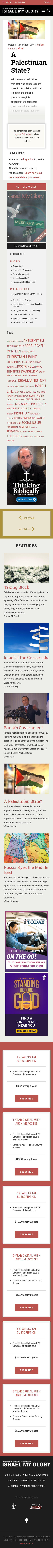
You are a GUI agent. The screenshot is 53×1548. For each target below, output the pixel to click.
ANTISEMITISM (33, 341)
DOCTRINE (24, 366)
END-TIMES (13, 371)
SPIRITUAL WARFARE (18, 427)
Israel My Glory (21, 10)
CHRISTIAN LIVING (22, 356)
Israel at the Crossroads (22, 270)
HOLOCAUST (12, 381)
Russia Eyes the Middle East (24, 282)
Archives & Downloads (35, 1475)
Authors (13, 1486)
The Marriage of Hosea (22, 300)
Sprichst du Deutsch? (32, 1486)
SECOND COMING (14, 423)
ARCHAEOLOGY (28, 352)
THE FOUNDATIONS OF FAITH (31, 431)
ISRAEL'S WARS (13, 386)
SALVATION (38, 418)
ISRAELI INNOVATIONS (27, 387)
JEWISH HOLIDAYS (21, 396)
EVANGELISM (29, 371)
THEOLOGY (14, 436)
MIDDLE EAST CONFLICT (19, 408)
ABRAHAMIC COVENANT (15, 341)
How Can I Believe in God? (23, 322)
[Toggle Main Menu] (44, 10)
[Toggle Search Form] (48, 10)
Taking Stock (18, 266)
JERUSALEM (19, 391)
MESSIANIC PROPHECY (30, 404)
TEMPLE (33, 427)
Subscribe (26, 1098)
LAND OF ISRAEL (33, 399)
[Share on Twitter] (22, 48)
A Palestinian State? (21, 278)
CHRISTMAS (37, 362)
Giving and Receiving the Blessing (26, 310)
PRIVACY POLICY (26, 1543)
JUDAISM (19, 399)
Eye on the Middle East (25, 318)
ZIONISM (10, 440)
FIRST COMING (30, 375)
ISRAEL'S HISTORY (32, 380)
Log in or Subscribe (22, 134)
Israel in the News (23, 314)
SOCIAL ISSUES (32, 423)
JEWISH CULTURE (33, 392)
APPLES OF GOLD (15, 346)
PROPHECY (22, 413)
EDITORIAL (37, 366)
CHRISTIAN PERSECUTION (20, 361)
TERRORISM (13, 431)
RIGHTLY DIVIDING (23, 418)
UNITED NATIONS (39, 437)
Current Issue (13, 1475)
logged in (28, 159)
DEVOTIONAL (12, 367)
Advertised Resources (33, 1480)
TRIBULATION (28, 437)
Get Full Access (26, 186)
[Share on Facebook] (19, 48)
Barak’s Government (21, 274)
